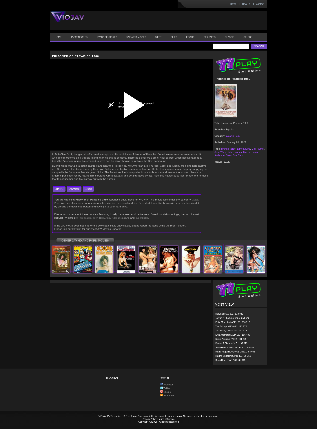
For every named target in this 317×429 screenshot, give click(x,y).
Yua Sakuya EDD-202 (226, 330)
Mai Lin (247, 152)
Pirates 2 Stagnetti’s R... (227, 343)
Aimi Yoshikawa (120, 217)
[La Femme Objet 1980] (126, 272)
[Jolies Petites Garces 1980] (148, 272)
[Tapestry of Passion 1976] (256, 272)
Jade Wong (220, 152)
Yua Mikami (141, 217)
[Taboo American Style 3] (61, 272)
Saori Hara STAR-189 (226, 360)
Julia (107, 217)
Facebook (168, 384)
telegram (76, 229)
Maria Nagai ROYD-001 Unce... (231, 351)
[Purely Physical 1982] (234, 272)
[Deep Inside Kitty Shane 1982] (104, 272)
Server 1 (59, 188)
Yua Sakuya (85, 217)
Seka (229, 155)
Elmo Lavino (243, 148)
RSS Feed (168, 395)
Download (74, 188)
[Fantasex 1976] (191, 272)
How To (246, 4)
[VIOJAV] (67, 20)
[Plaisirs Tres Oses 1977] (169, 272)
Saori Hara (98, 217)
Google (167, 392)
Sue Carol (238, 155)
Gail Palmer (258, 148)
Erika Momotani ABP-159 (227, 335)
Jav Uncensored (120, 203)
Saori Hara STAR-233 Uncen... (230, 347)
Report (88, 188)
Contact (260, 4)
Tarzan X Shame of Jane (227, 318)
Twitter (166, 388)
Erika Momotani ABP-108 (227, 322)
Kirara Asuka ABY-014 (226, 339)
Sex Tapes (139, 203)
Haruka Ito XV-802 (224, 314)
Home (233, 4)
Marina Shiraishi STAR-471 (229, 356)
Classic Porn (233, 136)
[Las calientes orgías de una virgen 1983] (213, 272)
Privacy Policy (149, 419)
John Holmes (235, 152)
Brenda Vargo (228, 148)
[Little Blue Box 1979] (83, 272)
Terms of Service (166, 419)
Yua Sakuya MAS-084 (226, 326)
